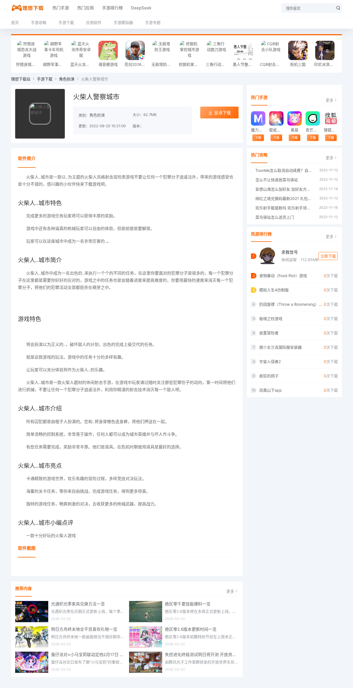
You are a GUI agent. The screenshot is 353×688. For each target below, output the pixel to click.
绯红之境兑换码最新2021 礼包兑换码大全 (284, 198)
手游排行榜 (112, 7)
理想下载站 (20, 79)
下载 (258, 138)
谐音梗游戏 (108, 64)
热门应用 (85, 7)
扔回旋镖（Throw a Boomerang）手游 (291, 304)
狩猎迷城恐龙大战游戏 (28, 64)
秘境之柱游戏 (270, 318)
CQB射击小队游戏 (272, 64)
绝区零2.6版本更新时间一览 (190, 629)
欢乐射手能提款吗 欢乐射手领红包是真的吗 (284, 207)
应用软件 (93, 22)
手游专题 (153, 22)
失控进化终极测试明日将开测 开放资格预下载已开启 (202, 654)
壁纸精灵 (276, 130)
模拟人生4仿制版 (274, 290)
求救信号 (289, 252)
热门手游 (60, 7)
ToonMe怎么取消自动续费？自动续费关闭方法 (284, 170)
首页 (15, 22)
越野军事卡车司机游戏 (55, 64)
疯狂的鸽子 (269, 375)
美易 (294, 130)
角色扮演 (66, 79)
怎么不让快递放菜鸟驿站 (276, 179)
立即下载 (328, 256)
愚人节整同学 (244, 64)
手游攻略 (38, 22)
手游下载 (66, 22)
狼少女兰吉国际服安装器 (280, 347)
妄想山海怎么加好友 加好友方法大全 (284, 189)
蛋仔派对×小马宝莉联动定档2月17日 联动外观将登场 (88, 654)
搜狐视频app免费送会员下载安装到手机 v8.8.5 (331, 130)
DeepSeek (141, 7)
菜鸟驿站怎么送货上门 (274, 217)
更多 (230, 591)
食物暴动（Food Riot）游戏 (283, 275)
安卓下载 (222, 112)
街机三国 (298, 64)
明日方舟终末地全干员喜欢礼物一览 (84, 629)
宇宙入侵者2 (270, 361)
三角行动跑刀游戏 (218, 64)
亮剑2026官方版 (136, 64)
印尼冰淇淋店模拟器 (326, 64)
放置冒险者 (269, 333)
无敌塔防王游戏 (163, 64)
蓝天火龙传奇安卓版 (82, 64)
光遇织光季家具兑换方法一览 (78, 603)
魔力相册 (258, 130)
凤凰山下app (270, 390)
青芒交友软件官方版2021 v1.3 (313, 130)
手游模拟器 (123, 22)
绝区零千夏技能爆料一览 (187, 603)
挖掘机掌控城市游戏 (191, 64)
